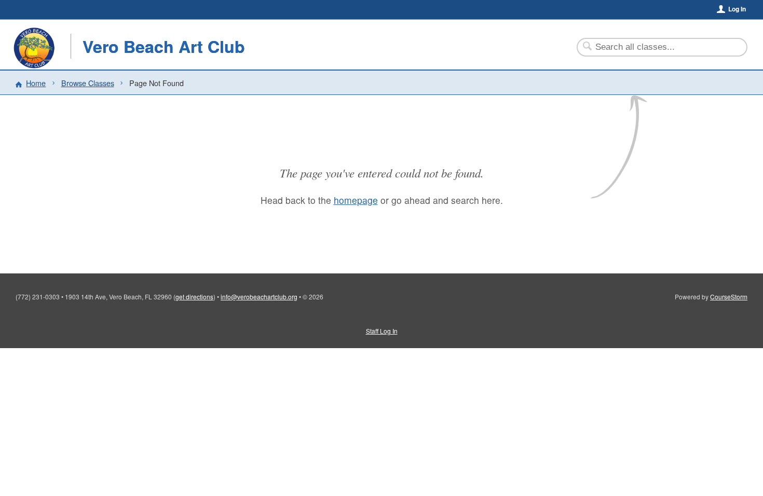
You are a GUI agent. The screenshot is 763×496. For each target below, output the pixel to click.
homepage (356, 200)
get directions (194, 296)
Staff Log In (382, 330)
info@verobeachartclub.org (259, 296)
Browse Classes (87, 82)
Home (36, 82)
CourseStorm (728, 296)
